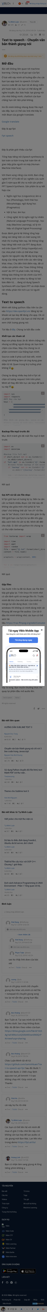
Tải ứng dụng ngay (23, 640)
